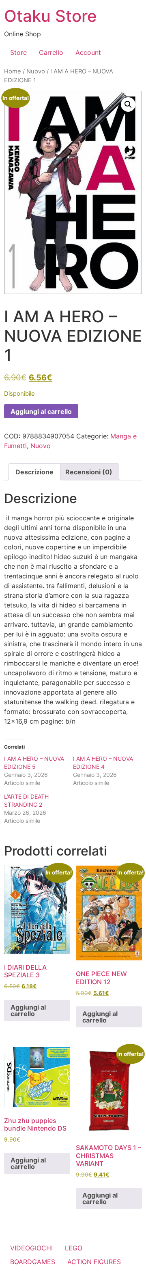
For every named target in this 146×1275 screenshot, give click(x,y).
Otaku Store (50, 16)
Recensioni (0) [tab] (88, 472)
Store (18, 52)
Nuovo (35, 71)
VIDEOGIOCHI (31, 1248)
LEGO (73, 1248)
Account (88, 52)
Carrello (51, 52)
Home (12, 71)
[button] (128, 104)
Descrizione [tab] (34, 472)
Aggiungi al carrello (41, 411)
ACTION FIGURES (94, 1262)
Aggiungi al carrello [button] (28, 1010)
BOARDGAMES (32, 1262)
